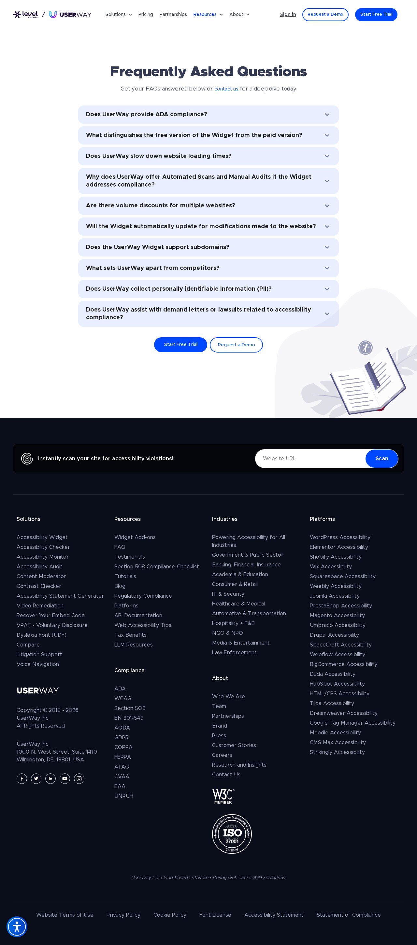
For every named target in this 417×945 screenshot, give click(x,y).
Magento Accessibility (337, 615)
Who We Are (228, 696)
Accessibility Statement (274, 915)
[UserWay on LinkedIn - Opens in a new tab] (50, 778)
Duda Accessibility (332, 674)
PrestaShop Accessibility (341, 605)
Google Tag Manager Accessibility (352, 723)
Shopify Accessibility (336, 557)
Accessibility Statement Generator (60, 596)
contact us (226, 89)
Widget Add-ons (135, 537)
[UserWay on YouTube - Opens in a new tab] (65, 778)
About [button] (236, 14)
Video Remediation (40, 605)
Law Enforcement (234, 652)
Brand (219, 726)
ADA (120, 688)
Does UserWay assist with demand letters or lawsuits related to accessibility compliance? (198, 314)
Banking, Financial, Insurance (246, 564)
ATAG (121, 767)
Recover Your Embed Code (51, 615)
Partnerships (173, 14)
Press (219, 735)
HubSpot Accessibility (337, 684)
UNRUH (123, 796)
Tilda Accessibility (332, 703)
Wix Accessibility (331, 566)
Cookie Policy (169, 915)
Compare (28, 644)
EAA (119, 786)
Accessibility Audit (40, 566)
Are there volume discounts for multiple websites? (160, 206)
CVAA (121, 776)
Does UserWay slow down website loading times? (159, 156)
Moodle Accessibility (335, 732)
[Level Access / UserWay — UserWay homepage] (52, 15)
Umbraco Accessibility (338, 625)
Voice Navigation (38, 664)
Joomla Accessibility (335, 596)
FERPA (122, 757)
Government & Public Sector (247, 555)
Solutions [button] (116, 14)
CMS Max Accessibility (338, 742)
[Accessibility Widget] (17, 926)
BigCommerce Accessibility (343, 664)
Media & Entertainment (241, 643)
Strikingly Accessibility (337, 752)
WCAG (122, 698)
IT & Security (228, 594)
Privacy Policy (123, 915)
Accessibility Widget (42, 537)
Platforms (126, 605)
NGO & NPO (227, 633)
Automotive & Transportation (249, 613)
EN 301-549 (129, 718)
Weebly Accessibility (336, 586)
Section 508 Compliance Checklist (156, 566)
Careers (222, 755)
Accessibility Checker (43, 547)
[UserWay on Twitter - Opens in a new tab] (36, 778)
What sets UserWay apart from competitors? (153, 268)
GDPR (121, 737)
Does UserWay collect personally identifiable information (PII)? (179, 289)
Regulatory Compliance (143, 596)
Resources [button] (205, 14)
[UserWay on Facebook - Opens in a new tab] (22, 778)
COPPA (123, 747)
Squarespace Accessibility (343, 576)
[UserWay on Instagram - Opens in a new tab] (79, 778)
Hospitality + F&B (233, 623)
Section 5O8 (130, 708)
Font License (215, 915)
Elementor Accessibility (339, 547)
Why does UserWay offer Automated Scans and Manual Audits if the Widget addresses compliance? (198, 181)
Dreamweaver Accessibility (344, 713)
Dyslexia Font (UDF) (41, 635)
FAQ (119, 547)
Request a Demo (236, 345)
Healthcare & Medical (238, 603)
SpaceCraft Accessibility (341, 644)
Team (219, 706)
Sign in (288, 14)
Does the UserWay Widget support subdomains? (157, 247)
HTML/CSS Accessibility (339, 693)
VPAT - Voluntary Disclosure (52, 625)
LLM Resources (133, 644)
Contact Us (226, 774)
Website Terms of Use (64, 915)
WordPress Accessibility (340, 537)
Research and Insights (239, 765)
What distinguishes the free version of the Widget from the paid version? (194, 135)
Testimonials (129, 557)
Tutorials (125, 576)
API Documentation (138, 615)
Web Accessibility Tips (142, 625)
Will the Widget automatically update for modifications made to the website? (201, 226)
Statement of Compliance (349, 915)
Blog (119, 586)
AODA (122, 727)
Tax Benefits (130, 635)
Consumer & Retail (235, 584)
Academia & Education (240, 574)
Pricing (145, 14)
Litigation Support (39, 654)
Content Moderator (41, 576)
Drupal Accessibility (334, 635)
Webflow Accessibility (337, 654)
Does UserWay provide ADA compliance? (146, 115)
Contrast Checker (39, 586)
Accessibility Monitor (43, 557)
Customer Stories (234, 745)
